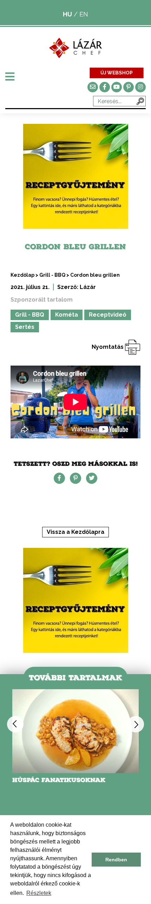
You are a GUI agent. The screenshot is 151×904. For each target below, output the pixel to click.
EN (83, 14)
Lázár (88, 287)
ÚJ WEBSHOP (116, 73)
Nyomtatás (108, 347)
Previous (15, 724)
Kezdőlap (22, 275)
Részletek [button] (38, 893)
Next (135, 724)
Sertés (24, 327)
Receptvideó (107, 314)
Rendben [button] (116, 859)
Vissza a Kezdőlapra (75, 532)
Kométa (66, 314)
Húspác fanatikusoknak (58, 780)
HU (67, 14)
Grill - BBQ (52, 275)
